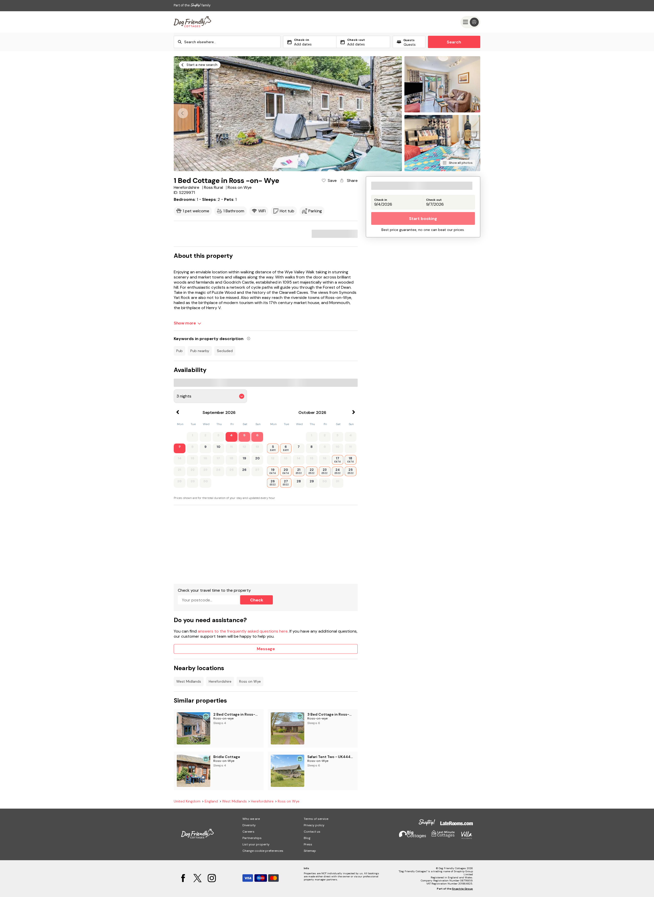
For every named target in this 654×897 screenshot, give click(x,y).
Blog (307, 838)
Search (454, 42)
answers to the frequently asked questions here (243, 631)
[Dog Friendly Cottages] (192, 22)
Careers (248, 832)
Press (308, 844)
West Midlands (188, 681)
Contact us (312, 832)
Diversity (249, 825)
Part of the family (192, 5)
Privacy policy (314, 825)
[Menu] (470, 22)
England (211, 801)
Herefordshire (220, 681)
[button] (392, 113)
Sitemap (310, 851)
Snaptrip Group (462, 888)
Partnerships (252, 838)
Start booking (423, 218)
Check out (434, 200)
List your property (256, 844)
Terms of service (316, 819)
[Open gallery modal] (288, 113)
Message (266, 648)
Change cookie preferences (262, 851)
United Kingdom (187, 801)
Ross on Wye (250, 681)
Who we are (251, 819)
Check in (380, 200)
